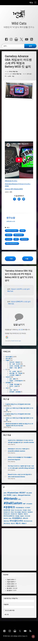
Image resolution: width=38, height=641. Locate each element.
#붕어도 (26, 514)
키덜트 (7, 360)
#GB (5, 495)
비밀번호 (6, 604)
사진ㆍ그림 (12, 390)
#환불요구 (24, 523)
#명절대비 (20, 514)
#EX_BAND (29, 493)
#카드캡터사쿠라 (16, 521)
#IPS (12, 189)
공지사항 (8, 358)
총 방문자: (10, 590)
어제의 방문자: (11, 586)
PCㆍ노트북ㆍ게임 (9, 76)
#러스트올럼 (17, 512)
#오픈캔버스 (17, 518)
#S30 (19, 499)
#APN (5, 493)
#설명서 (22, 516)
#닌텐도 (14, 181)
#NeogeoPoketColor (24, 495)
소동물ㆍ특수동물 (14, 384)
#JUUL (9, 495)
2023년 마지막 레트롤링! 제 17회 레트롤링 (19, 457)
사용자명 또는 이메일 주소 (11, 598)
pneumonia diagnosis (14, 459)
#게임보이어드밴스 (24, 184)
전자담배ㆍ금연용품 (14, 392)
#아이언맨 (27, 516)
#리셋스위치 (7, 514)
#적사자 (25, 518)
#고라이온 (7, 510)
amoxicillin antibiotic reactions (16, 451)
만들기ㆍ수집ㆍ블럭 (14, 367)
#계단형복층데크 (20, 507)
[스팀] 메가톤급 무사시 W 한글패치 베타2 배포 (18, 404)
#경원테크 (9, 507)
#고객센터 (27, 507)
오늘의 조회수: (11, 579)
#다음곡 (25, 510)
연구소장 (29, 74)
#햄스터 (18, 523)
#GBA (7, 186)
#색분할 (17, 516)
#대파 (29, 510)
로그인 (21, 329)
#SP (24, 503)
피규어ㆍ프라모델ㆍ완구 (16, 366)
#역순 (10, 518)
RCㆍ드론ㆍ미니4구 (14, 364)
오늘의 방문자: (11, 581)
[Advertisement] (19, 121)
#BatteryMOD (18, 189)
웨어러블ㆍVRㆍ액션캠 (15, 373)
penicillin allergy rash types (26, 468)
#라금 (12, 512)
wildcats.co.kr (10, 221)
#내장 (12, 510)
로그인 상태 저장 (9, 610)
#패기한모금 (7, 523)
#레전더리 (24, 512)
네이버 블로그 (9, 356)
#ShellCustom (13, 503)
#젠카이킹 (6, 521)
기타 (7, 388)
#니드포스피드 (18, 510)
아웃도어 (8, 377)
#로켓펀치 (30, 512)
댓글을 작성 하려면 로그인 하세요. (15, 333)
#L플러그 (14, 495)
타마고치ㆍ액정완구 (14, 362)
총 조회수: (10, 588)
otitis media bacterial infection (16, 476)
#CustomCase (12, 493)
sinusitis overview (29, 442)
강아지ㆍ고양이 (13, 386)
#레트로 (7, 189)
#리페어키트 (14, 514)
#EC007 (22, 493)
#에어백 (6, 518)
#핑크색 (13, 523)
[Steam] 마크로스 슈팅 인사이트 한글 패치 (19, 474)
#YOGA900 (29, 503)
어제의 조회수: (11, 584)
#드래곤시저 (7, 512)
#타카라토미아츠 (28, 521)
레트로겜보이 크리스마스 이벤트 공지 (18, 449)
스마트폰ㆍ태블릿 (14, 375)
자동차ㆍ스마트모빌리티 (16, 380)
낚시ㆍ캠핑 (12, 379)
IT (6, 369)
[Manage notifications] (33, 636)
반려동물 (8, 382)
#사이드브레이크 (9, 516)
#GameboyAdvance (11, 184)
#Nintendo (8, 181)
